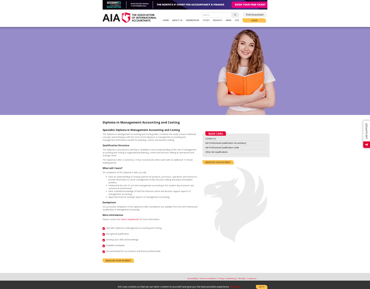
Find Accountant (255, 14)
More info (235, 286)
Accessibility (192, 278)
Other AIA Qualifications (216, 152)
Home (166, 20)
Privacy (221, 278)
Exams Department (130, 219)
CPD (237, 20)
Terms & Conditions (208, 278)
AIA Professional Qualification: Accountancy (225, 143)
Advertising (231, 278)
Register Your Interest (118, 260)
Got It (261, 287)
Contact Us (210, 138)
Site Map (241, 278)
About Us (177, 20)
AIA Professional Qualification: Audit (222, 147)
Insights (217, 20)
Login (254, 20)
